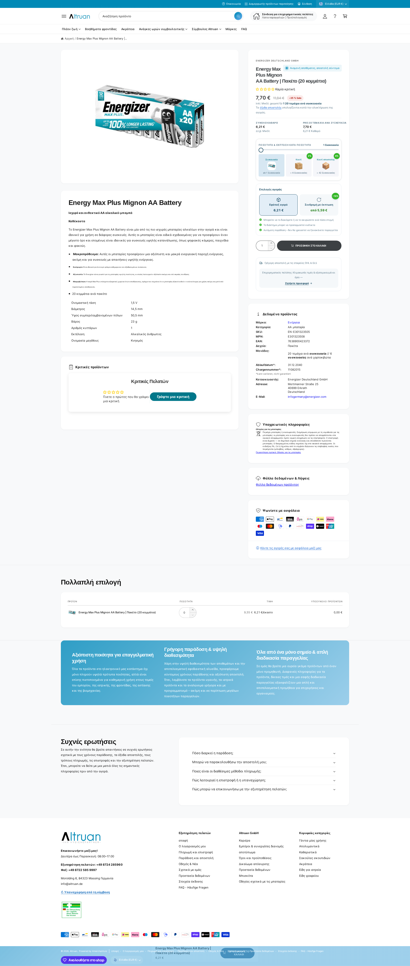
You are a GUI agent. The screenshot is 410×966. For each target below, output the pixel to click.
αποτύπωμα (247, 852)
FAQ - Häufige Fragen (193, 887)
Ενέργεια (294, 322)
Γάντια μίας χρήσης (312, 840)
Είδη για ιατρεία (310, 869)
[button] (64, 16)
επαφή (183, 840)
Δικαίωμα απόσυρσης (254, 864)
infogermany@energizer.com (307, 396)
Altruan (73, 951)
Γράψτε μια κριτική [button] (173, 397)
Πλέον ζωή (69, 29)
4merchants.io (99, 951)
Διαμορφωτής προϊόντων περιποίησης (271, 3)
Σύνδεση (307, 3)
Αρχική (69, 38)
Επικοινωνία (233, 3)
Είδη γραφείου (309, 875)
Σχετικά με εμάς (190, 869)
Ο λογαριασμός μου (192, 846)
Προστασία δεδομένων (194, 875)
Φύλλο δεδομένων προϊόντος (277, 484)
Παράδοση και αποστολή (196, 858)
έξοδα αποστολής (270, 107)
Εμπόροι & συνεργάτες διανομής (261, 846)
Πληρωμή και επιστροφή (196, 852)
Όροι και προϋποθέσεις (255, 858)
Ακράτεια (305, 864)
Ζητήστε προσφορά (297, 283)
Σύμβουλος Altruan (205, 29)
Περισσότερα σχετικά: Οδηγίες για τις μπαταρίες (278, 452)
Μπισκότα (246, 875)
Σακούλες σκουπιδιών (314, 858)
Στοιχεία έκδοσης (191, 881)
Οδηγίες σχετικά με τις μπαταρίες (262, 881)
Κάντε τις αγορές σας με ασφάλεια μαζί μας (290, 548)
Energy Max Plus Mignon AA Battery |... (102, 38)
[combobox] (171, 16)
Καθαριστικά (308, 852)
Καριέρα (244, 840)
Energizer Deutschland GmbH (277, 60)
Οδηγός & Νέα (188, 864)
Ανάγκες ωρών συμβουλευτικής (161, 29)
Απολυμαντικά (309, 846)
